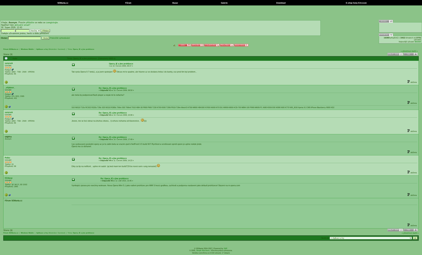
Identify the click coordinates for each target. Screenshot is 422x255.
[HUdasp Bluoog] (9, 196)
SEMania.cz (62, 3)
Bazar (175, 3)
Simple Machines (203, 250)
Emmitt (418, 42)
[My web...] (9, 107)
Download (281, 3)
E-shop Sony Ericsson (356, 3)
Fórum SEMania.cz (10, 49)
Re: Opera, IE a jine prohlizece (113, 88)
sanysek (9, 63)
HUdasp (8, 178)
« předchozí (406, 51)
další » (415, 51)
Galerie (224, 3)
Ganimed (61, 49)
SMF (225, 248)
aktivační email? (22, 25)
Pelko (7, 158)
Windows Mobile (27, 49)
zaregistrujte (52, 22)
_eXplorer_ (10, 87)
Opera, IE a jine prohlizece (83, 49)
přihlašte (30, 22)
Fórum (128, 3)
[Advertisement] (211, 12)
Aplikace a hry (42, 49)
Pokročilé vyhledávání (60, 38)
